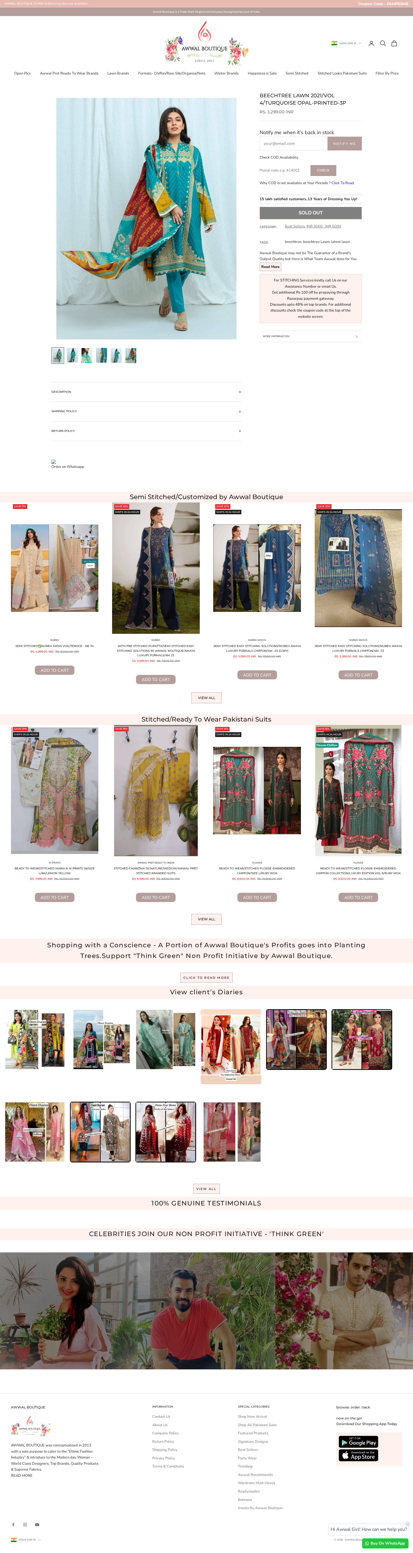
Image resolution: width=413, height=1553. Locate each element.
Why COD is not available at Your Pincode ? (307, 183)
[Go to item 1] (57, 355)
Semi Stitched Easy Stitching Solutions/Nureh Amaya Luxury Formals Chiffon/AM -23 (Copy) (257, 648)
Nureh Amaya (257, 640)
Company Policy (165, 1433)
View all (206, 698)
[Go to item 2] (72, 355)
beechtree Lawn (316, 241)
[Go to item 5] (116, 355)
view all (206, 1189)
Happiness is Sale (262, 73)
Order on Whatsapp (67, 466)
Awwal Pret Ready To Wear (155, 862)
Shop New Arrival (252, 1416)
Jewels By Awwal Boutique (260, 1508)
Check (323, 170)
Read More (270, 266)
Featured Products (253, 1433)
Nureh (54, 640)
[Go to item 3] (87, 355)
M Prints (55, 862)
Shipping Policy (165, 1449)
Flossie (257, 862)
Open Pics (22, 73)
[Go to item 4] (101, 355)
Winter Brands (226, 73)
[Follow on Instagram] (25, 1524)
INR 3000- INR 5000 (324, 226)
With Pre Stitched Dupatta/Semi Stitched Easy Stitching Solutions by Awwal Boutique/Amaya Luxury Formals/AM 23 (156, 650)
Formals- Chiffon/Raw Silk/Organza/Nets (171, 73)
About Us (159, 1425)
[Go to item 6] (130, 355)
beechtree (293, 241)
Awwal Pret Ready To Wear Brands (69, 73)
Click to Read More (206, 978)
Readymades (249, 1491)
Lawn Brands (118, 73)
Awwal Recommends (255, 1474)
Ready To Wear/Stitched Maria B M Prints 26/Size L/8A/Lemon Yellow (55, 871)
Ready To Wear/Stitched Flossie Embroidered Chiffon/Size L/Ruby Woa (257, 871)
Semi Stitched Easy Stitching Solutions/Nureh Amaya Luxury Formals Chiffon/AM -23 (358, 648)
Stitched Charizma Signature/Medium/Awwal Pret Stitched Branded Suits (156, 871)
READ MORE (22, 1475)
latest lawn (340, 241)
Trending (245, 1466)
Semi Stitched (297, 73)
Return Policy (163, 1441)
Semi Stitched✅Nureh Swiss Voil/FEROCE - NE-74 (54, 646)
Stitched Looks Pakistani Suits (342, 73)
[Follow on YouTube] (37, 1524)
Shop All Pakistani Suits (257, 1425)
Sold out (311, 212)
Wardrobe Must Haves (256, 1483)
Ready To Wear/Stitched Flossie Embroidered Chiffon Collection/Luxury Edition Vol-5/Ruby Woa (358, 871)
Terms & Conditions (168, 1466)
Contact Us (161, 1416)
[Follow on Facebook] (13, 1524)
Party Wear (247, 1458)
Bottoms (245, 1499)
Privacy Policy (163, 1458)
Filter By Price (387, 73)
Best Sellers (295, 226)
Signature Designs (253, 1441)
